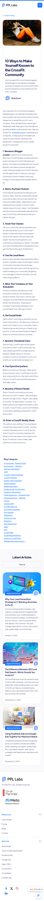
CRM (6, 472)
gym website (9, 512)
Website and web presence (14, 541)
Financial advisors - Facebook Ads (17, 495)
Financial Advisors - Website (15, 498)
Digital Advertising (11, 486)
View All (22, 564)
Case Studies (7, 820)
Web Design (6, 846)
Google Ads (6, 860)
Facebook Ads (7, 855)
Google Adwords (10, 506)
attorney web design (12, 469)
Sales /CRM (6, 864)
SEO (5, 530)
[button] (39, 5)
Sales (6, 527)
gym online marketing (12, 509)
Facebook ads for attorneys (14, 489)
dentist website (10, 483)
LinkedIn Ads (6, 878)
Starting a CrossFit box (12, 538)
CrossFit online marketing (13, 475)
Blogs (4, 828)
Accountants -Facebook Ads (15, 463)
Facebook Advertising (12, 492)
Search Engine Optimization (12, 851)
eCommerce (6, 869)
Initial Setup (8, 515)
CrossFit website (10, 478)
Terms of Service (34, 891)
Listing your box (10, 518)
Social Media (8, 532)
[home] (10, 5)
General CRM (9, 504)
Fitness (6, 501)
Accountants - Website (13, 466)
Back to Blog (8, 15)
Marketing (7, 521)
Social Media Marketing (12, 535)
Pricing (4, 824)
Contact (5, 833)
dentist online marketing (13, 481)
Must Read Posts (10, 524)
